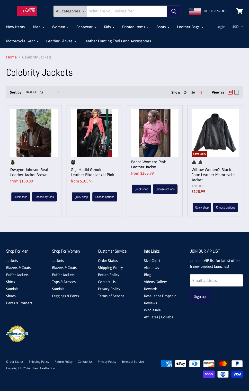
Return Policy (108, 275)
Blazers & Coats (18, 268)
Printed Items (134, 27)
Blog (147, 275)
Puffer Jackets (17, 275)
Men (37, 27)
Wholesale (152, 310)
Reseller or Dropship (160, 296)
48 (200, 92)
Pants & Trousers (19, 303)
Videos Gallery (155, 282)
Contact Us (107, 282)
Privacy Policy (109, 289)
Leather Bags (189, 27)
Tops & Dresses (64, 282)
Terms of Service (111, 296)
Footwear (85, 27)
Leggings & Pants (65, 296)
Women (59, 27)
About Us (151, 268)
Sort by (15, 92)
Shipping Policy (110, 268)
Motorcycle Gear (21, 41)
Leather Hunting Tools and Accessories (117, 41)
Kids (108, 27)
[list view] (236, 92)
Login (220, 27)
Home (11, 57)
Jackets (12, 260)
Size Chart (152, 260)
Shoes (11, 296)
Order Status (108, 260)
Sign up (200, 296)
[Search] (173, 11)
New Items (15, 27)
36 (193, 92)
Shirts (10, 282)
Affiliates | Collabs (158, 317)
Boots (161, 27)
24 (185, 92)
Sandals (12, 289)
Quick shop (20, 197)
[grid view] (230, 92)
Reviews (150, 303)
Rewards (150, 289)
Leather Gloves (59, 41)
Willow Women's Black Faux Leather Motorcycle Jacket (213, 174)
